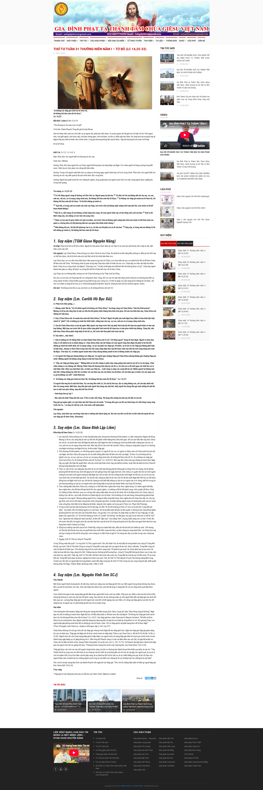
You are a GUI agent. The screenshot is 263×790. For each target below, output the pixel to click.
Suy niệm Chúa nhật (168, 243)
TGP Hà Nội (188, 754)
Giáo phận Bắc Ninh (141, 758)
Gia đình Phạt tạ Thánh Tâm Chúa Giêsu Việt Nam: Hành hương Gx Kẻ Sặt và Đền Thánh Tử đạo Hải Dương (193, 85)
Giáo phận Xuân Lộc (192, 746)
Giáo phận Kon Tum (141, 754)
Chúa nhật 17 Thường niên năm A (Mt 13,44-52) (191, 298)
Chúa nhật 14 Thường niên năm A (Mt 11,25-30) (191, 333)
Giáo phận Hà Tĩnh (191, 758)
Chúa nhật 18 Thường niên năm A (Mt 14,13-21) (191, 286)
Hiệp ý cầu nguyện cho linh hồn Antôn (191, 208)
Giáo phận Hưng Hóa (167, 762)
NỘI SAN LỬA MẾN (116, 41)
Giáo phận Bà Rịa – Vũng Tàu (145, 738)
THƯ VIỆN (148, 41)
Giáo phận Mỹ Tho (166, 742)
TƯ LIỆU (159, 41)
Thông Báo (171, 41)
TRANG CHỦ (59, 41)
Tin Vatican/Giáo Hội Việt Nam (107, 758)
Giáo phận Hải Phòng (142, 762)
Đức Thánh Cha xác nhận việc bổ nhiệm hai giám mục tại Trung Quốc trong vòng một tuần (193, 99)
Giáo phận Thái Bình (166, 766)
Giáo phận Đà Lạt (191, 738)
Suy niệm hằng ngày (185, 243)
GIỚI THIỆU (71, 41)
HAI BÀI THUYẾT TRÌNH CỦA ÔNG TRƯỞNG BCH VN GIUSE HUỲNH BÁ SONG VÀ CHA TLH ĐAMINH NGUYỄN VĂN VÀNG (193, 176)
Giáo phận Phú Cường (142, 746)
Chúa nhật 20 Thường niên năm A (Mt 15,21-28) (191, 263)
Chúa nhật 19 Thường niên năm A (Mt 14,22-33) (191, 275)
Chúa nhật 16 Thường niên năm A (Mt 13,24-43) (191, 310)
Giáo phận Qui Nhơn (166, 754)
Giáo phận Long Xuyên (142, 742)
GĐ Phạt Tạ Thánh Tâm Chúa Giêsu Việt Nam (111, 767)
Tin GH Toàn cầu (102, 746)
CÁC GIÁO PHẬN (97, 41)
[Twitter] (149, 678)
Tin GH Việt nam (102, 742)
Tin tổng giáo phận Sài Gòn (106, 750)
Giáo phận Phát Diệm (142, 766)
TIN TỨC (83, 41)
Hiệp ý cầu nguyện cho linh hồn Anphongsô (193, 196)
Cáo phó (192, 41)
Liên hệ (201, 41)
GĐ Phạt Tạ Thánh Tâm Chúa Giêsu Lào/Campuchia (109, 773)
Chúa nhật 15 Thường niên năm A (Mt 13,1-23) (191, 321)
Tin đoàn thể (100, 738)
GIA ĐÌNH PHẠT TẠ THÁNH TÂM (130, 786)
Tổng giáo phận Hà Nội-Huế (106, 754)
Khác (181, 41)
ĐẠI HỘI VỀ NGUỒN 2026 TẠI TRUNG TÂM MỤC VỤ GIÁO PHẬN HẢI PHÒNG (103, 706)
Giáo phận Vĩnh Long (167, 746)
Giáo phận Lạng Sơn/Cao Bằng (196, 762)
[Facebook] (146, 678)
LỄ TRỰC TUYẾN (134, 41)
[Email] (155, 678)
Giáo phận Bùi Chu (166, 758)
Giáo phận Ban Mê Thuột (143, 750)
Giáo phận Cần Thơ (166, 738)
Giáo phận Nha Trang (192, 750)
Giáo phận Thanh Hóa (192, 766)
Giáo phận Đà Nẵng (166, 750)
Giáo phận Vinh (139, 770)
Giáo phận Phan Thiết (192, 742)
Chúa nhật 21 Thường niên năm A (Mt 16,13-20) (191, 251)
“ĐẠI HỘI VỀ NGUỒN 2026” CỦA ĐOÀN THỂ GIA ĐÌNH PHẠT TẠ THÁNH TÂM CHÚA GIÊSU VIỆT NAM (193, 58)
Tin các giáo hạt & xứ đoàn (106, 762)
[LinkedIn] (152, 678)
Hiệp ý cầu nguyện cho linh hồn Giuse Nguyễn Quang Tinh (193, 220)
